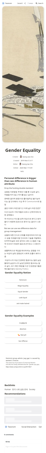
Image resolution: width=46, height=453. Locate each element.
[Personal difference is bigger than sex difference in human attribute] (3, 177)
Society (32, 389)
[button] (39, 3)
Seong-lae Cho (28, 157)
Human (8, 389)
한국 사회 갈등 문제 (20, 389)
